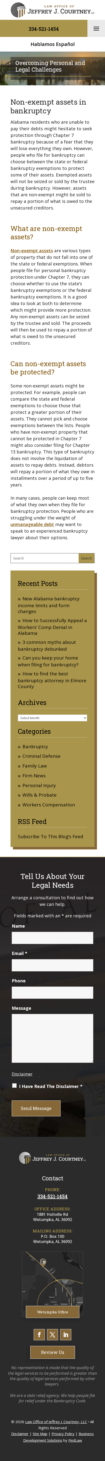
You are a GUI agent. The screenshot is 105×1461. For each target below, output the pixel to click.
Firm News (34, 776)
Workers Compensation (48, 805)
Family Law (34, 766)
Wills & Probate (39, 795)
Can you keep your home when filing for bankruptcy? (48, 661)
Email (19, 953)
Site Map (40, 1433)
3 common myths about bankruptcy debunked (47, 645)
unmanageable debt (32, 524)
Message (21, 1008)
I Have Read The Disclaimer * (51, 1086)
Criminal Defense (41, 756)
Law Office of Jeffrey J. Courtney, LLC (56, 1421)
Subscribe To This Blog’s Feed (50, 836)
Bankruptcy (35, 747)
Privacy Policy (63, 1433)
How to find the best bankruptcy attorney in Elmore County (52, 680)
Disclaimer (22, 1074)
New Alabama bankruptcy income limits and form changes (49, 605)
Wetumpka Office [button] (52, 1311)
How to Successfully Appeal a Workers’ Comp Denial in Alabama (52, 626)
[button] (96, 28)
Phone (19, 981)
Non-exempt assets (31, 250)
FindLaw (75, 1440)
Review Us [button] (52, 1352)
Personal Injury (39, 785)
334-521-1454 (44, 29)
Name (18, 926)
